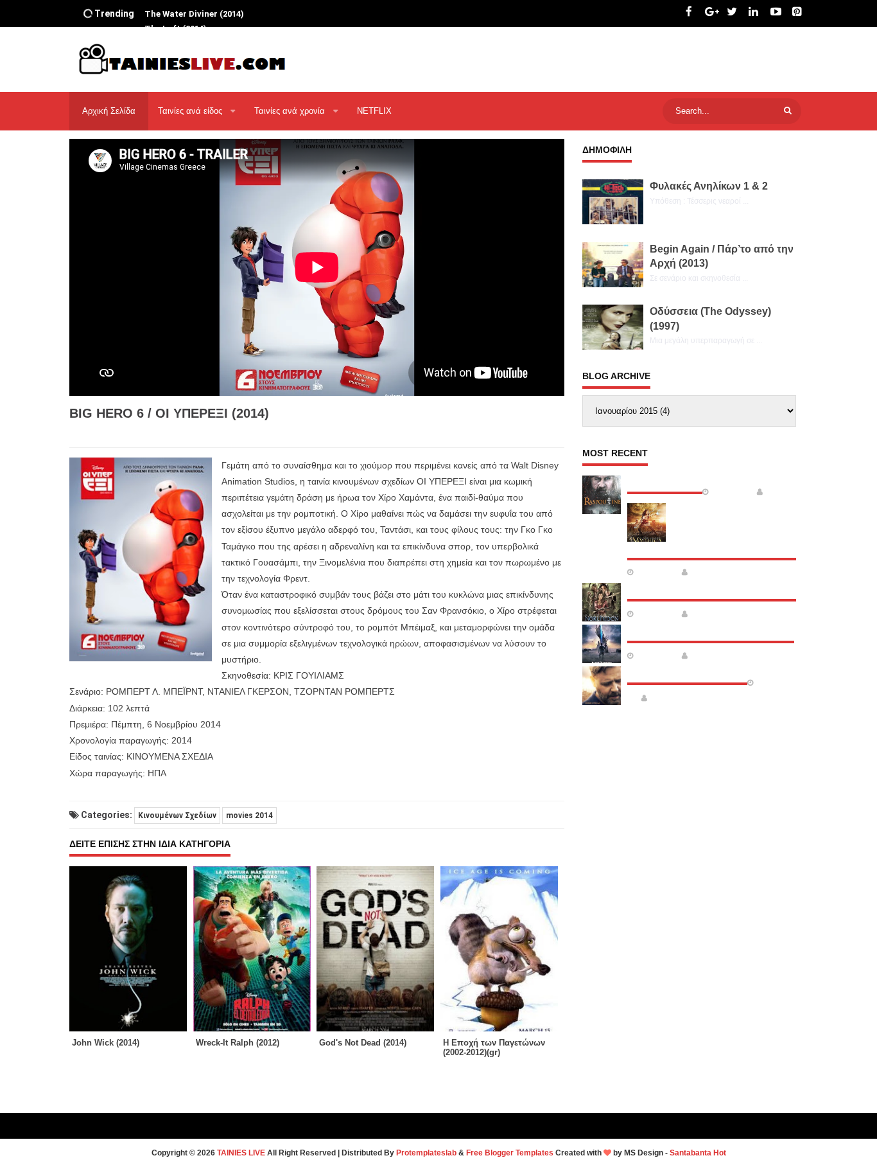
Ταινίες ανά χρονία (290, 111)
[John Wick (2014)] (131, 948)
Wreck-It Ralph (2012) (237, 1042)
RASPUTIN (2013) (664, 481)
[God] (378, 948)
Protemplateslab (426, 1152)
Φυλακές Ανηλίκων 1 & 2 (709, 186)
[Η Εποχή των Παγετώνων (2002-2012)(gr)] (502, 948)
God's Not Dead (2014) (362, 1042)
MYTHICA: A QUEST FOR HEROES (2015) (715, 547)
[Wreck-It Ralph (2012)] (255, 948)
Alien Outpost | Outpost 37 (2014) (710, 630)
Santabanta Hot (698, 1152)
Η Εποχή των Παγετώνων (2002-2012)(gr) (494, 1047)
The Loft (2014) (175, 14)
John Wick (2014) (105, 1042)
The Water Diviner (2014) (687, 672)
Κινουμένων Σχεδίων (177, 815)
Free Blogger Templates (509, 1152)
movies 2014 (249, 815)
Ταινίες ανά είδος (191, 111)
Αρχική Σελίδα (108, 111)
